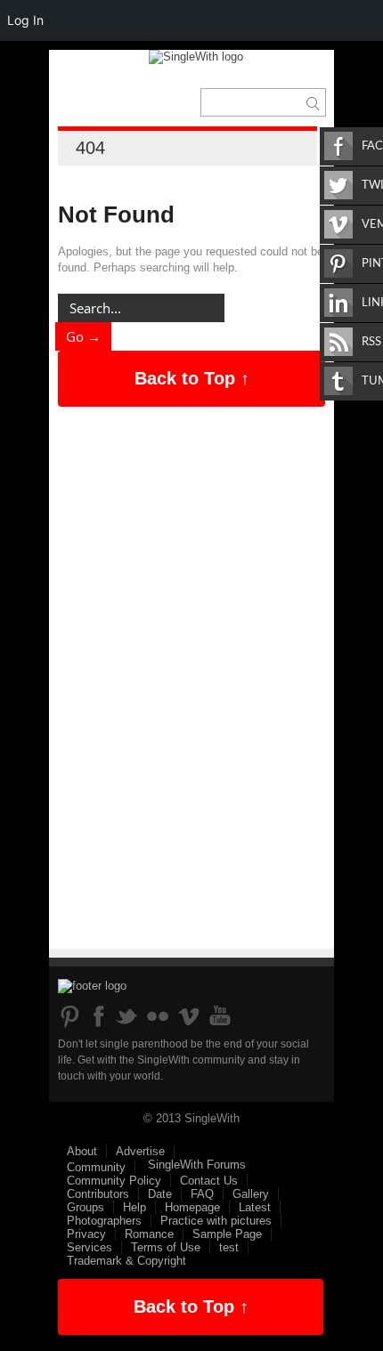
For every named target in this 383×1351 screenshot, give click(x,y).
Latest (255, 1207)
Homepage (192, 1207)
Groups (85, 1207)
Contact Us (209, 1180)
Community (96, 1167)
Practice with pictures (216, 1220)
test (229, 1247)
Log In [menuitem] (25, 20)
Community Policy (114, 1180)
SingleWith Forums (197, 1164)
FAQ (202, 1194)
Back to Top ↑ (191, 378)
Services (89, 1247)
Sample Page (227, 1234)
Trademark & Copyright (126, 1260)
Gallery (250, 1194)
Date (160, 1194)
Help (134, 1207)
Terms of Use (165, 1247)
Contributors (98, 1194)
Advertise (140, 1151)
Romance (149, 1234)
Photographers (104, 1220)
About (82, 1151)
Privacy (86, 1234)
